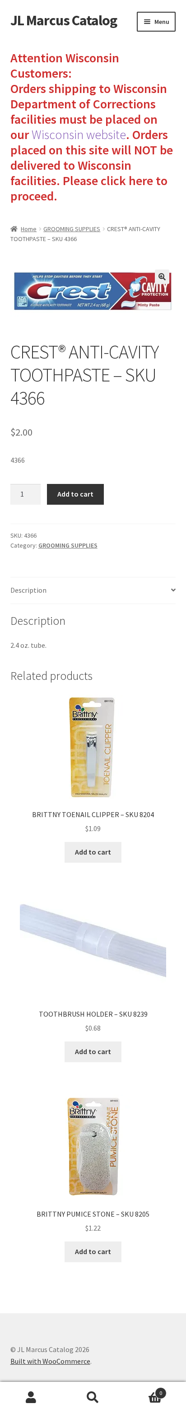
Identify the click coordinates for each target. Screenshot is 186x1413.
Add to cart (75, 493)
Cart (143, 1389)
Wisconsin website (79, 134)
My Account (31, 1397)
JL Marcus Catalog (63, 20)
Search (93, 1397)
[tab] (93, 590)
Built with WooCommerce (50, 1361)
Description (28, 590)
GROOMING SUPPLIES (71, 229)
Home (29, 229)
